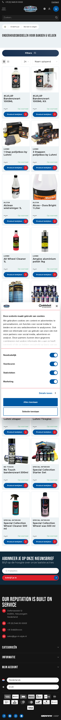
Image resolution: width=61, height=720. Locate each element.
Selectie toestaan (30, 411)
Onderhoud (14, 27)
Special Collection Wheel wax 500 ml (44, 524)
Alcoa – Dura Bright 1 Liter (44, 206)
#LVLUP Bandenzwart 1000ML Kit (41, 99)
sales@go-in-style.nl (17, 636)
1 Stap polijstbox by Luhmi (15, 153)
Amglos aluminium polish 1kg (44, 260)
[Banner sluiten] (57, 306)
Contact (55, 2)
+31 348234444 (14, 629)
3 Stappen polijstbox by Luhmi (45, 153)
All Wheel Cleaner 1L (15, 260)
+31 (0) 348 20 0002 (14, 2)
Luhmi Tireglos (42, 419)
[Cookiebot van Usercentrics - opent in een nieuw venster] (39, 306)
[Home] (5, 26)
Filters (28, 53)
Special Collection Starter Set (44, 471)
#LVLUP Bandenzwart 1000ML (12, 99)
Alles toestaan (31, 402)
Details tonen (45, 393)
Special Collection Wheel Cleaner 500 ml (15, 526)
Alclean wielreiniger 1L (13, 206)
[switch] (54, 364)
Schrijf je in (11, 578)
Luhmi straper (12, 419)
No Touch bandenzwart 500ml (16, 471)
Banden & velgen (30, 27)
